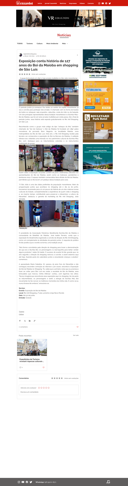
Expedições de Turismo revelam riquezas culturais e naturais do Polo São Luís (32, 360)
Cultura (39, 43)
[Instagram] (99, 3)
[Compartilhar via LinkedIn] (30, 321)
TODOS (19, 43)
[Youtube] (103, 3)
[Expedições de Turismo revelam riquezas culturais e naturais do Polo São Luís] (32, 347)
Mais (64, 43)
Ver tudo (76, 335)
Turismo (29, 43)
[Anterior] (22, 18)
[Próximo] (105, 18)
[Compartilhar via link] (35, 321)
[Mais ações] (77, 55)
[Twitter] (109, 3)
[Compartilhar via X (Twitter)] (25, 321)
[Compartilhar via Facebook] (20, 321)
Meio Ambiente (52, 43)
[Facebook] (106, 3)
